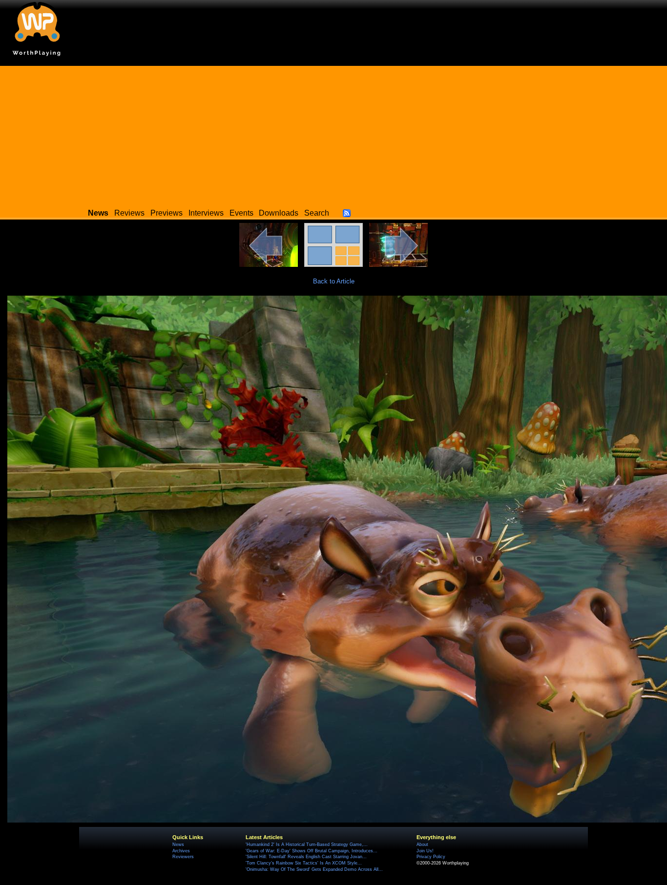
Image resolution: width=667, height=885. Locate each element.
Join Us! (425, 850)
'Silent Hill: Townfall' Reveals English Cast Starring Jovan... (306, 856)
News (178, 844)
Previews (166, 213)
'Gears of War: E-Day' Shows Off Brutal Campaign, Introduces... (311, 850)
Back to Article (333, 281)
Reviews (129, 213)
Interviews (206, 213)
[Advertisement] (333, 134)
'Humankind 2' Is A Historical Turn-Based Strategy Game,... (307, 844)
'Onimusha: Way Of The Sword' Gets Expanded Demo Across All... (314, 869)
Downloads (278, 213)
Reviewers (183, 856)
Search (316, 213)
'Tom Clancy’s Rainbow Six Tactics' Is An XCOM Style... (304, 863)
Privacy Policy (431, 856)
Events (241, 213)
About (422, 844)
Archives (181, 850)
